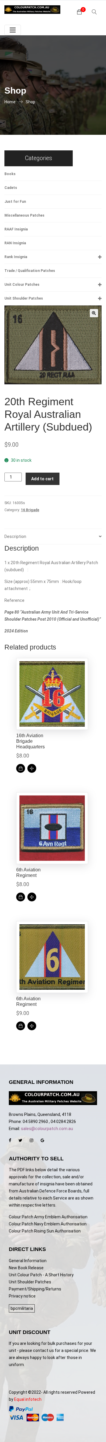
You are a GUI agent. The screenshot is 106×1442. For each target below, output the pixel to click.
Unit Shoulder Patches (23, 298)
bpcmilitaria (22, 1308)
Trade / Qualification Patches (29, 271)
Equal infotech (28, 1399)
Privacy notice (22, 1296)
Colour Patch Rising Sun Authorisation (45, 1231)
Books (10, 174)
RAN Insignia (15, 243)
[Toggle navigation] (12, 30)
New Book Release (26, 1267)
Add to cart (42, 478)
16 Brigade (30, 510)
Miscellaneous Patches (24, 215)
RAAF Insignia (16, 229)
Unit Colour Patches (21, 285)
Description (15, 536)
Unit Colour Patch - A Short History (41, 1274)
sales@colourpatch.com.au (47, 1128)
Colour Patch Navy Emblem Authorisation (48, 1224)
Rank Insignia (15, 257)
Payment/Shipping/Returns (35, 1289)
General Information (28, 1260)
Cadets (10, 188)
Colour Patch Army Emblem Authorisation (48, 1217)
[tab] (53, 536)
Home (10, 101)
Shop (30, 101)
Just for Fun (15, 202)
